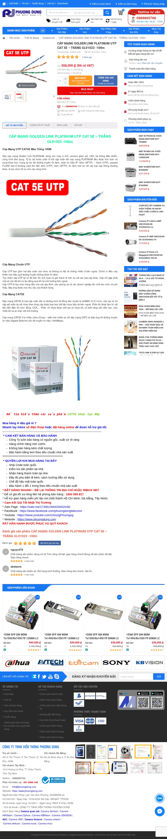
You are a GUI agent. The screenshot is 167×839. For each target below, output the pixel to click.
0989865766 (71, 106)
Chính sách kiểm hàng (51, 726)
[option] (26, 65)
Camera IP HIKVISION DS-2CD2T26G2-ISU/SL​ (151, 253)
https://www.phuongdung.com (27, 790)
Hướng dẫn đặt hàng (50, 714)
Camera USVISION (62, 815)
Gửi (159, 676)
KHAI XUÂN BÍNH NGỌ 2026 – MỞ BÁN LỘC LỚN (151, 307)
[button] (80, 81)
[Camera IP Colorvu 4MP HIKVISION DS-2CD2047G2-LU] (130, 210)
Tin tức (25, 3)
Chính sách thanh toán (51, 694)
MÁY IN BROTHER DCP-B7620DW (150, 168)
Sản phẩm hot (84, 30)
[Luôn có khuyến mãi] (48, 20)
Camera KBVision (41, 815)
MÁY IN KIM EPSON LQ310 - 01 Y (151, 184)
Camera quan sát (30, 811)
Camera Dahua (22, 815)
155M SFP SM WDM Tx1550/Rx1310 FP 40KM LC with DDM (143, 636)
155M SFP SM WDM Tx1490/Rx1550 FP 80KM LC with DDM (102, 636)
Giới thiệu (13, 3)
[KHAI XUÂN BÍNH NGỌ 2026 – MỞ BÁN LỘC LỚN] (130, 311)
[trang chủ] (3, 37)
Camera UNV (16, 819)
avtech (56, 819)
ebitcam (16, 823)
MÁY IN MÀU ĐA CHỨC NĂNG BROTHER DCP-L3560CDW (150, 139)
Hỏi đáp (78, 125)
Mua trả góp (156, 30)
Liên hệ (50, 3)
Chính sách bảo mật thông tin (53, 707)
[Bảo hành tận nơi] (88, 20)
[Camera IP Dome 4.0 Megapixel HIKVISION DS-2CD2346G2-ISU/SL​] (130, 241)
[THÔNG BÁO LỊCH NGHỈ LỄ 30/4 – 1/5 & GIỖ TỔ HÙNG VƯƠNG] (130, 280)
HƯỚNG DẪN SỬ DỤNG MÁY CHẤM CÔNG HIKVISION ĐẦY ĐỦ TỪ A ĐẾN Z (150, 295)
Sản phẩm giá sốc (134, 30)
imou (49, 823)
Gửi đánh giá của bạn (49, 543)
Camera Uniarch (33, 819)
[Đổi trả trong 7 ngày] (108, 20)
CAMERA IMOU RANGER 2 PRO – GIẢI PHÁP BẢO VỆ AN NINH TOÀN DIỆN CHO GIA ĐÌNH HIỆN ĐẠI (151, 326)
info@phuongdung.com (24, 786)
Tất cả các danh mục (58, 12)
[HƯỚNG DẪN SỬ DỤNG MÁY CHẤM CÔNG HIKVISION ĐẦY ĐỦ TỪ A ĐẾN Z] (130, 295)
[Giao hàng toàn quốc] (68, 20)
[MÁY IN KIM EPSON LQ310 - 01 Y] (130, 187)
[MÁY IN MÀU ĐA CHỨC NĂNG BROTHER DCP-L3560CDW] (130, 141)
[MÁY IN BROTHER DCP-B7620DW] (130, 171)
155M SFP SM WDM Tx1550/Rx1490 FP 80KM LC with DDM (61, 636)
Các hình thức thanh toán (53, 720)
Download (62, 3)
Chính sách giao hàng (51, 699)
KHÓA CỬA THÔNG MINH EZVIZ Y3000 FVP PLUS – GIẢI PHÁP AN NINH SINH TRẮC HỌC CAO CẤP (151, 341)
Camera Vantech (49, 811)
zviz (34, 823)
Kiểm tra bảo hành (101, 4)
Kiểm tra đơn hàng (127, 4)
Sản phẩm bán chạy (108, 30)
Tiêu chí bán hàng (13, 705)
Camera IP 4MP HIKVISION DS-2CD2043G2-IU (151, 222)
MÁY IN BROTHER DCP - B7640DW (150, 153)
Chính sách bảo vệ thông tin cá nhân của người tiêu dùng (17, 725)
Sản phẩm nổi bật (62, 30)
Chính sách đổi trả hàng (52, 731)
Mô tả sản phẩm (14, 125)
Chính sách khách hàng (51, 737)
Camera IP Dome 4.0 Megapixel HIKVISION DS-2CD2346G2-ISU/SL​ (151, 239)
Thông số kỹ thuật (40, 125)
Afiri (4, 819)
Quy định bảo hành (13, 711)
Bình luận (62, 125)
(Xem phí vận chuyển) (152, 62)
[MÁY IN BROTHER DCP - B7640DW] (130, 156)
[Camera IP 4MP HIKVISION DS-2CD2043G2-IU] (130, 226)
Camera (48, 819)
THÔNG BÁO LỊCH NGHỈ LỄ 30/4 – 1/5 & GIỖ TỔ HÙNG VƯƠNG (151, 278)
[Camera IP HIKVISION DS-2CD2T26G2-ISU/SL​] (130, 257)
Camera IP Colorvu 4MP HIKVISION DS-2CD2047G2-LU (150, 208)
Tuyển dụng (38, 3)
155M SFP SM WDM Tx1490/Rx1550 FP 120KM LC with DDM (20, 636)
